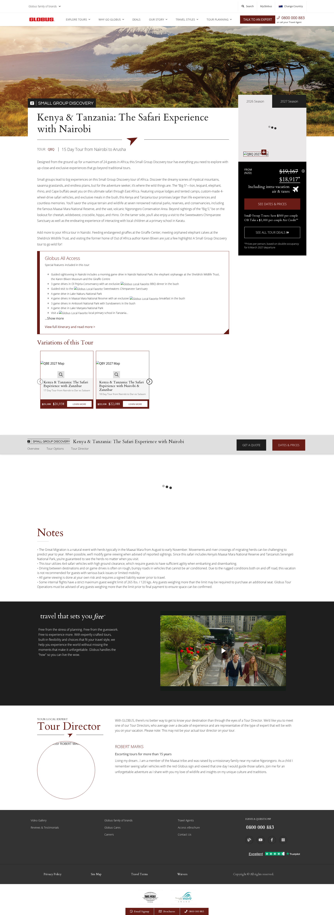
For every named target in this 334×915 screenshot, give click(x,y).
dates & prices (288, 445)
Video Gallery (38, 820)
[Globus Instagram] (283, 840)
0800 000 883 (293, 17)
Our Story (156, 19)
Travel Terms (139, 874)
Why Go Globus (110, 19)
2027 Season (289, 101)
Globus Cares (112, 827)
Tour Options (55, 448)
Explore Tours (76, 19)
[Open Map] (255, 154)
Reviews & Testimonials (45, 827)
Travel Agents (186, 820)
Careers (109, 834)
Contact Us (184, 834)
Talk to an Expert (257, 19)
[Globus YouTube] (260, 840)
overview (33, 448)
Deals (136, 19)
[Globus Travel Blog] (249, 840)
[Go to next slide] (149, 381)
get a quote (251, 445)
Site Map (96, 874)
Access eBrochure (189, 827)
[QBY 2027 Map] (108, 364)
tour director (80, 448)
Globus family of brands (43, 6)
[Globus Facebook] (272, 840)
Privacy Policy (52, 874)
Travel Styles (185, 19)
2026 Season (255, 101)
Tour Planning (217, 19)
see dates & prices (272, 204)
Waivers (182, 874)
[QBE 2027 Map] (52, 364)
